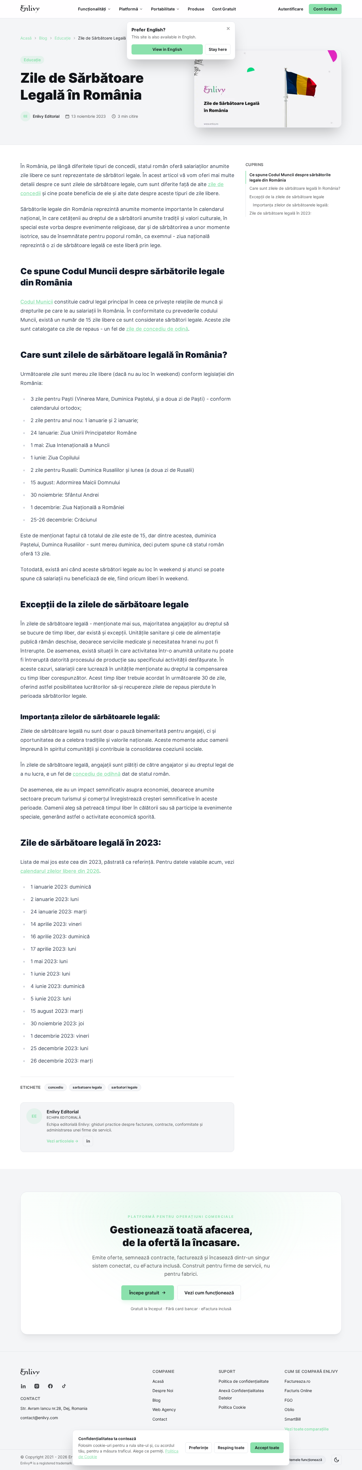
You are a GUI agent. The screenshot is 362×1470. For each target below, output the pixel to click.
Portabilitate (163, 8)
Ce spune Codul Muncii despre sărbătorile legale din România (290, 177)
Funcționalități (92, 8)
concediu (55, 1087)
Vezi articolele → (62, 1141)
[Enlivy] (29, 9)
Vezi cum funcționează (209, 1292)
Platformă (128, 8)
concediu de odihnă (96, 774)
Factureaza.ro (297, 1381)
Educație (63, 38)
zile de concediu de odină (157, 329)
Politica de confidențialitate (244, 1381)
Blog (43, 38)
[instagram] (37, 1386)
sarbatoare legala (87, 1087)
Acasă (26, 38)
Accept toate (267, 1447)
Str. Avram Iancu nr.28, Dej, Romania (53, 1408)
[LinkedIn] (88, 1141)
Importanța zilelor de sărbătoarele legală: (291, 204)
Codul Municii (36, 302)
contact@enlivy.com (39, 1417)
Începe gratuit (144, 1292)
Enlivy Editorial (63, 1112)
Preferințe (198, 1447)
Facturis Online (298, 1390)
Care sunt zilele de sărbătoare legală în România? (294, 188)
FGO (289, 1400)
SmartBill (293, 1419)
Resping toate (231, 1447)
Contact (159, 1419)
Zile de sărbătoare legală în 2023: (280, 213)
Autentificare (290, 8)
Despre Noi (162, 1390)
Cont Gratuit (224, 8)
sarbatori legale (124, 1087)
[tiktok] (64, 1386)
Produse (196, 8)
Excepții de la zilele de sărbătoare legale (286, 196)
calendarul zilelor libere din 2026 (59, 871)
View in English (167, 49)
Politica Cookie (232, 1407)
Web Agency (164, 1409)
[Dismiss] (228, 28)
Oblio (289, 1409)
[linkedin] (23, 1386)
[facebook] (50, 1386)
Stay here (218, 49)
